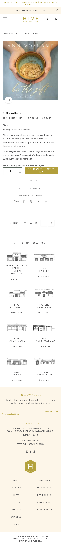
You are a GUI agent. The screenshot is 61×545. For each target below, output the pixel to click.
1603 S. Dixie (17, 346)
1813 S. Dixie (17, 313)
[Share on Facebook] (23, 201)
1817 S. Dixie (44, 313)
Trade (16, 524)
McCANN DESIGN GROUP (44, 373)
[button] (56, 19)
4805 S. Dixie (16, 380)
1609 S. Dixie (44, 277)
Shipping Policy (44, 502)
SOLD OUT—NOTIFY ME (41, 171)
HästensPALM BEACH (44, 306)
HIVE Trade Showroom (44, 339)
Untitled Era (35, 541)
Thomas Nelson (12, 113)
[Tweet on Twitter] (30, 201)
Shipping (6, 129)
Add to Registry (30, 181)
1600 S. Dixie (44, 380)
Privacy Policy (44, 488)
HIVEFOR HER (44, 270)
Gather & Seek (40, 539)
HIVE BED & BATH (16, 306)
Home (6, 33)
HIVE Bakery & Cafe (17, 339)
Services (16, 509)
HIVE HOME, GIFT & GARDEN (16, 266)
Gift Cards (44, 480)
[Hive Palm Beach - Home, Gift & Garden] (30, 19)
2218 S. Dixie (44, 346)
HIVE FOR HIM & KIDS (17, 272)
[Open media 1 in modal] (30, 70)
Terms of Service (45, 509)
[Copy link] (45, 201)
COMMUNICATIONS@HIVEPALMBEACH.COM (34, 431)
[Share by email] (38, 201)
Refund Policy (44, 495)
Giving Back (16, 517)
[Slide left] (44, 223)
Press (16, 495)
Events (16, 502)
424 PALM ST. (17, 279)
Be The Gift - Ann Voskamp (24, 33)
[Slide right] (51, 223)
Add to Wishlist (30, 189)
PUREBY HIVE (17, 373)
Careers (16, 488)
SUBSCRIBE (52, 412)
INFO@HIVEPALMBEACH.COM (36, 429)
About (16, 480)
